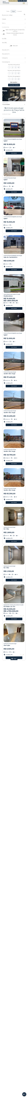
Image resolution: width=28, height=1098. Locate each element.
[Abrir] (25, 19)
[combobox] (14, 18)
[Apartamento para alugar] (14, 516)
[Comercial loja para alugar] (14, 167)
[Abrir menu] (24, 3)
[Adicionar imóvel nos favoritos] (21, 150)
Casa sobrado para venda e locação (12, 294)
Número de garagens (14, 76)
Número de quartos (14, 64)
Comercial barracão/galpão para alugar (13, 139)
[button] (14, 58)
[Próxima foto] (22, 128)
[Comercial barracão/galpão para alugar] (14, 128)
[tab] (7, 11)
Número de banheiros (14, 70)
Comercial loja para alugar (10, 177)
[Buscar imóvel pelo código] (24, 14)
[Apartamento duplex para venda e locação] (14, 594)
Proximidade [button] (6, 104)
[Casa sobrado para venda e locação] (14, 283)
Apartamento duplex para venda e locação (13, 604)
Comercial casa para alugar (10, 643)
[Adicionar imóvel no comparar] (23, 150)
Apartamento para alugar (9, 527)
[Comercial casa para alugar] (14, 632)
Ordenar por (5, 102)
